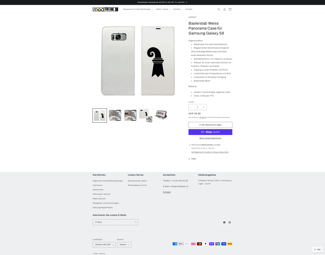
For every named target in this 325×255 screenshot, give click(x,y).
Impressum (97, 185)
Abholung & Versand (101, 194)
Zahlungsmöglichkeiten (103, 208)
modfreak (101, 253)
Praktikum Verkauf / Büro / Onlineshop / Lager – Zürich (215, 182)
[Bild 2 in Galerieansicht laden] (115, 115)
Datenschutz (98, 190)
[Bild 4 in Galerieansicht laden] (146, 115)
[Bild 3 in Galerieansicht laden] (130, 115)
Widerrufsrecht (99, 199)
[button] (138, 9)
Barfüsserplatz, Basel (137, 181)
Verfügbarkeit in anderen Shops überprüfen (210, 152)
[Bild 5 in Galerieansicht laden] (161, 115)
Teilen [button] (193, 159)
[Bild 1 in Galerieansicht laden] (100, 115)
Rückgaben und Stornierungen (106, 203)
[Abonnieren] (135, 222)
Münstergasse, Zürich (137, 185)
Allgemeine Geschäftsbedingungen (108, 181)
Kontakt (167, 192)
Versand (202, 117)
